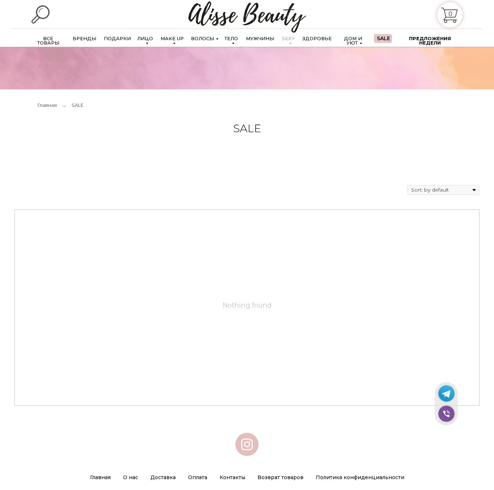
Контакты (232, 477)
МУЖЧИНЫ (260, 38)
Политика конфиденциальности (360, 477)
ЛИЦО (145, 38)
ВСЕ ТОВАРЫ (48, 40)
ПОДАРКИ (117, 38)
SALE (383, 38)
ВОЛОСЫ (202, 38)
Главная (47, 105)
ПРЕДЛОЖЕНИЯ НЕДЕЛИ (430, 40)
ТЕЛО (231, 38)
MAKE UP (172, 38)
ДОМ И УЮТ (353, 40)
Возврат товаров (280, 477)
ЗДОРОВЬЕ (317, 38)
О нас (130, 477)
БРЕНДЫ (84, 38)
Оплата (197, 477)
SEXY (288, 38)
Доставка (163, 477)
